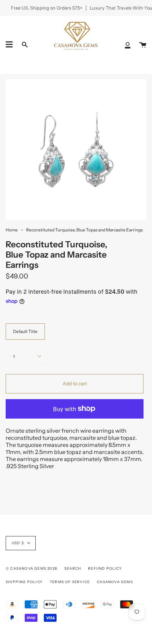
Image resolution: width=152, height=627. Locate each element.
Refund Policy (105, 568)
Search (72, 568)
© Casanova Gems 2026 (31, 568)
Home (12, 229)
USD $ (18, 543)
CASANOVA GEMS (115, 582)
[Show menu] (9, 44)
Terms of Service (70, 582)
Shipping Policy (24, 582)
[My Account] (127, 45)
